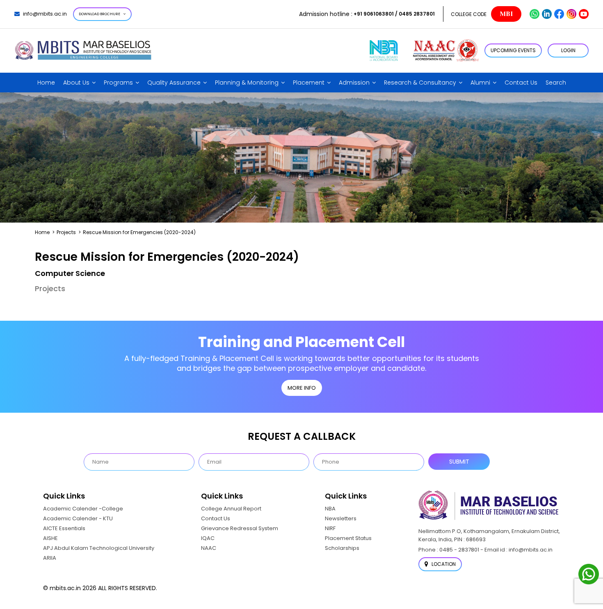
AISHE (50, 538)
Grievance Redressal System (239, 528)
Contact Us (521, 82)
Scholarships (342, 548)
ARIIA (49, 558)
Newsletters (340, 518)
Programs (118, 82)
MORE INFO (302, 388)
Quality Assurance (174, 82)
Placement (308, 82)
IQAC (208, 538)
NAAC (208, 548)
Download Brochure (99, 13)
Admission (354, 82)
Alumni (480, 82)
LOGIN (568, 50)
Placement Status (348, 538)
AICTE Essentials (64, 528)
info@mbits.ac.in (45, 14)
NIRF (330, 528)
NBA (330, 508)
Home (46, 82)
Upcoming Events (513, 50)
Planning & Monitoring (247, 82)
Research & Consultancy (420, 82)
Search (556, 82)
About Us (76, 82)
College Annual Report (231, 508)
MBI (506, 14)
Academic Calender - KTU (78, 518)
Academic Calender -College (83, 508)
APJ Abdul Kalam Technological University (98, 548)
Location (443, 564)
